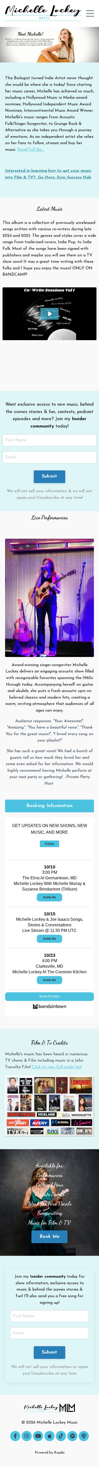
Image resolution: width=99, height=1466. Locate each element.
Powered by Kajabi (49, 1453)
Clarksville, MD (49, 966)
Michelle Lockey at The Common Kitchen (49, 972)
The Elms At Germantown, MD (49, 878)
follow (49, 844)
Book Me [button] (50, 1236)
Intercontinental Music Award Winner (58, 111)
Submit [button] (49, 476)
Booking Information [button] (49, 806)
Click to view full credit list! (57, 1067)
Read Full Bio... (31, 150)
